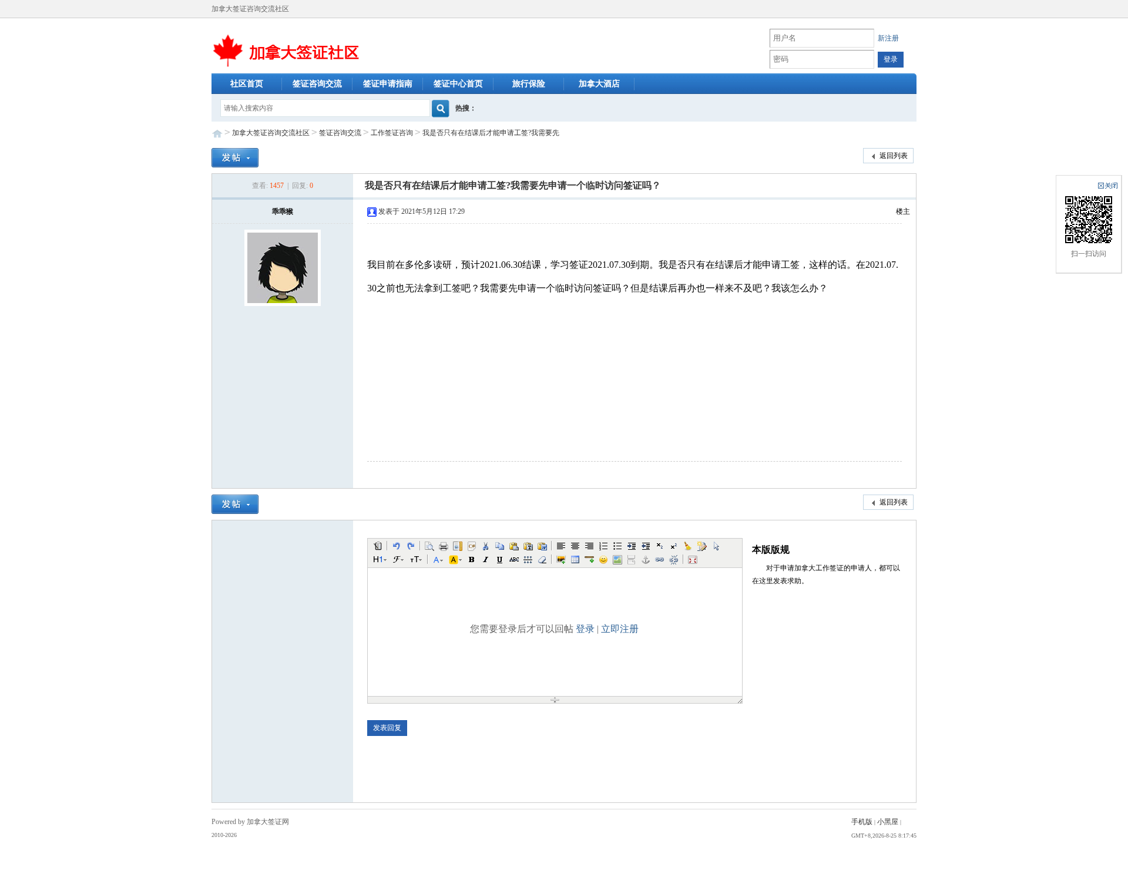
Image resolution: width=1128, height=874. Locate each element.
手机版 (861, 822)
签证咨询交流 (317, 83)
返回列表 (893, 156)
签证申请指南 (387, 83)
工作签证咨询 (392, 133)
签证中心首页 (458, 83)
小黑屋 (887, 822)
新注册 (888, 38)
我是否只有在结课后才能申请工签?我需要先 (490, 133)
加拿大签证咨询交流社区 (271, 133)
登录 (585, 629)
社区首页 (246, 83)
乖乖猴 (282, 211)
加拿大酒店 (599, 83)
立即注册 (620, 629)
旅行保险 (528, 83)
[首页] (286, 50)
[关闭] (1107, 185)
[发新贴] (235, 157)
